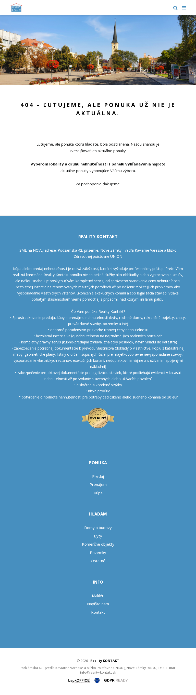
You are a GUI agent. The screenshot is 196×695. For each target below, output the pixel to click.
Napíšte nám (98, 603)
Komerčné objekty (98, 544)
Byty (98, 535)
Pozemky (98, 552)
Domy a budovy (98, 527)
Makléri (98, 595)
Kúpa (98, 492)
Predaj (98, 476)
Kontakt (98, 612)
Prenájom (98, 484)
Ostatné (98, 560)
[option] (98, 50)
